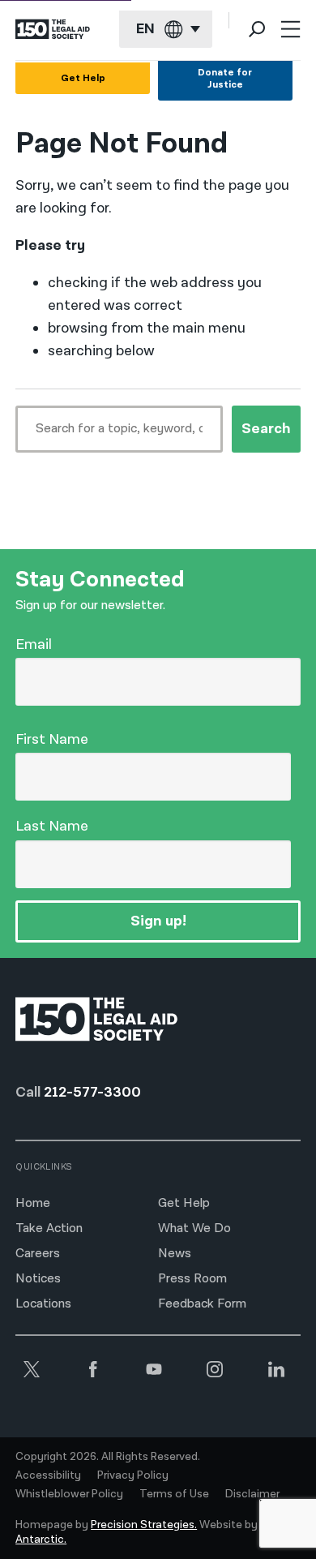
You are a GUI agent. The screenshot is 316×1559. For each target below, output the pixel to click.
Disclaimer (252, 1494)
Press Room (192, 1278)
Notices (38, 1278)
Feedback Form (202, 1303)
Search (266, 428)
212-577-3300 (92, 1092)
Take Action (49, 1228)
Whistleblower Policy (69, 1494)
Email (33, 644)
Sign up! (158, 921)
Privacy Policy (133, 1475)
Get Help (83, 78)
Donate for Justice (225, 79)
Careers (37, 1253)
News (174, 1253)
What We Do (194, 1228)
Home (32, 1203)
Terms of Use (174, 1494)
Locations (43, 1303)
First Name (51, 739)
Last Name (51, 826)
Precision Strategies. (144, 1525)
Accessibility (48, 1475)
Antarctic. (40, 1539)
